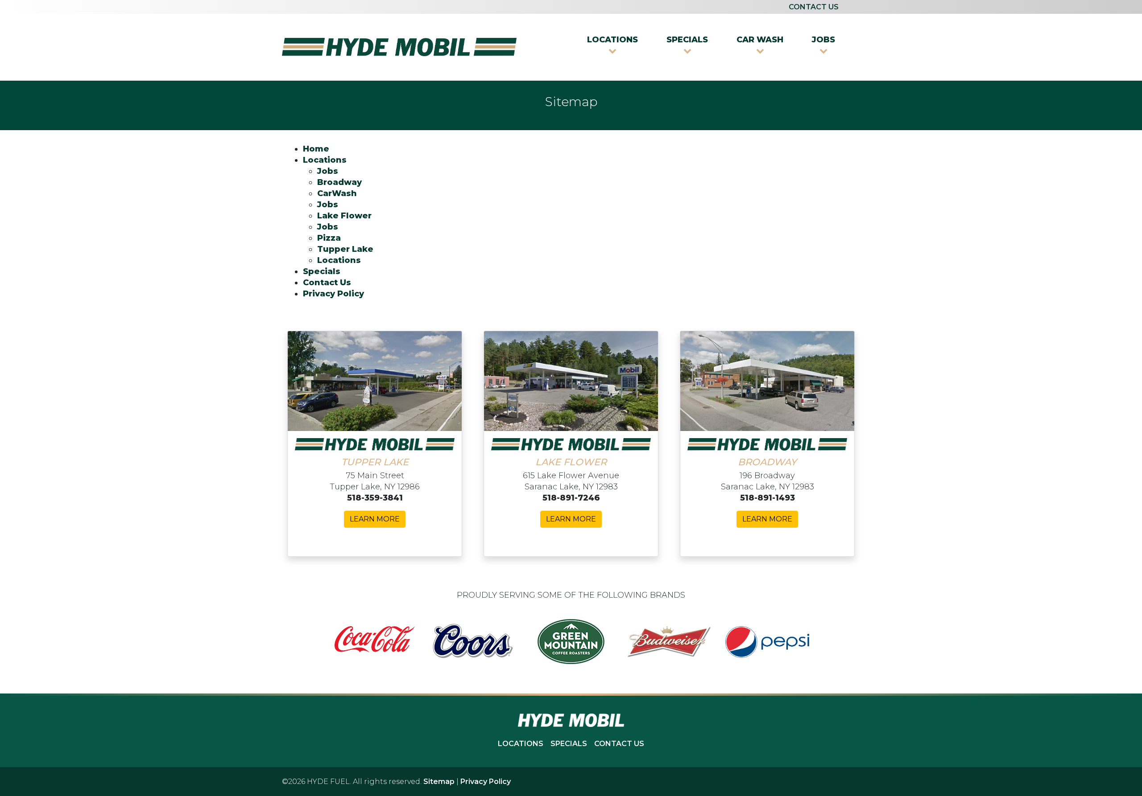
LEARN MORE (375, 519)
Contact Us (327, 282)
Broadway (339, 182)
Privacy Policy (333, 294)
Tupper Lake (345, 249)
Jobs (327, 171)
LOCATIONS (520, 743)
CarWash (337, 193)
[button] (612, 45)
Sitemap (439, 781)
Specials (321, 271)
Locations (325, 160)
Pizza (329, 238)
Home (316, 149)
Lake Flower (344, 216)
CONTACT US (814, 7)
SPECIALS (568, 743)
